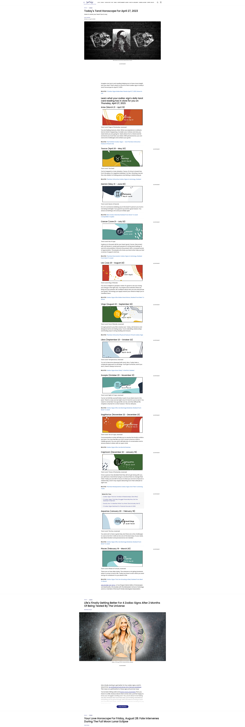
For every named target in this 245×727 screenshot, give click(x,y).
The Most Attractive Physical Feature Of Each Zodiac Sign (125, 335)
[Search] (157, 2)
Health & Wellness (133, 2)
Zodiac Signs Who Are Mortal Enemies (119, 447)
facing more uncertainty (128, 692)
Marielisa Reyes (88, 609)
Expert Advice (150, 2)
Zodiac (102, 2)
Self (112, 2)
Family (115, 2)
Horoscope (108, 2)
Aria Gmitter (87, 17)
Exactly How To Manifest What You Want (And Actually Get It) (121, 503)
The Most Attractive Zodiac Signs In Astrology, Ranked (124, 179)
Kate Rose (86, 725)
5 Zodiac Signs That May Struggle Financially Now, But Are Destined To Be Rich (120, 500)
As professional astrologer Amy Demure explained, (125, 687)
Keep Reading (122, 706)
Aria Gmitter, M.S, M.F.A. (108, 585)
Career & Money (142, 2)
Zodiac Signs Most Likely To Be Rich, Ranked (120, 370)
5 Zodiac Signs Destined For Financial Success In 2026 (119, 506)
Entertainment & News (123, 2)
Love (99, 2)
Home (85, 7)
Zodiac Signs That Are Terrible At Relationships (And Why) (120, 496)
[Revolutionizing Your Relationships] (90, 2)
